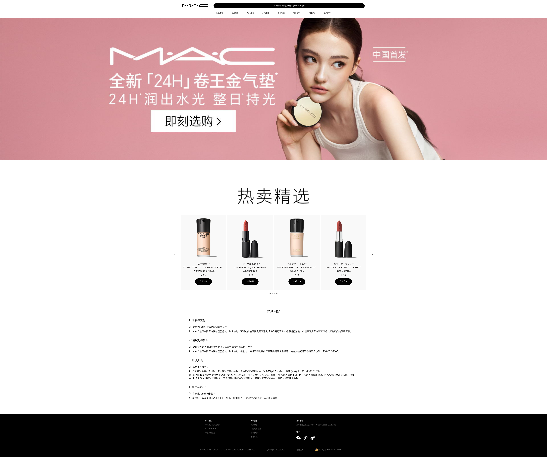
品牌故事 (254, 425)
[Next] (372, 254)
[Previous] (174, 254)
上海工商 (300, 450)
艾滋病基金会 (256, 429)
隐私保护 (254, 433)
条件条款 (254, 437)
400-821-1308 (210, 429)
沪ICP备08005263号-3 (276, 450)
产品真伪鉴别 (210, 433)
